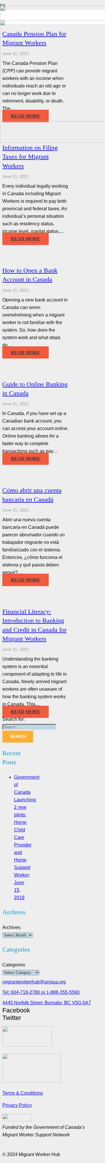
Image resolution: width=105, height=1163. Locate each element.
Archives (11, 927)
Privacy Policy (17, 1105)
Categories (13, 964)
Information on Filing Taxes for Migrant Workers (30, 156)
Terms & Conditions (22, 1093)
